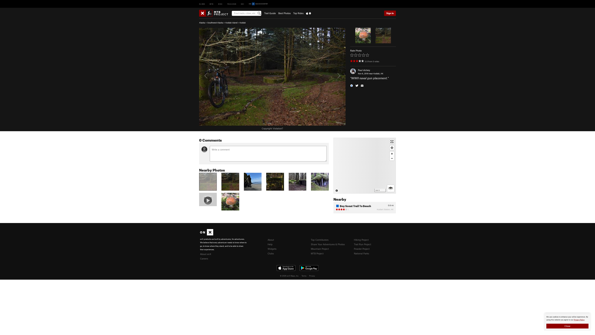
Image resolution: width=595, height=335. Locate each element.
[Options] (390, 188)
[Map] (365, 165)
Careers (204, 258)
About (271, 239)
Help (270, 244)
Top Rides (298, 13)
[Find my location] (392, 147)
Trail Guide (270, 13)
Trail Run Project (362, 244)
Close (567, 326)
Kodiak (243, 22)
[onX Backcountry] (258, 3)
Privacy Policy (579, 320)
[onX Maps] (206, 234)
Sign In (390, 13)
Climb (202, 4)
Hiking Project (361, 239)
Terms (304, 276)
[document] (567, 321)
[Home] (215, 13)
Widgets (272, 248)
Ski (242, 4)
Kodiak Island (231, 22)
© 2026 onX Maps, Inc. (289, 276)
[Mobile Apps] (308, 13)
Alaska (202, 22)
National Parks (361, 253)
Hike (220, 4)
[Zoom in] (392, 154)
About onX (205, 254)
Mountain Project (320, 248)
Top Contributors (319, 239)
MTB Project (317, 253)
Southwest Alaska (215, 22)
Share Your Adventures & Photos (328, 244)
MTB (212, 4)
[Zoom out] (392, 158)
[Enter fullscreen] (392, 141)
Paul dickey (364, 70)
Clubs (271, 253)
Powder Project (362, 248)
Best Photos (284, 13)
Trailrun (231, 4)
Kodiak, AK (378, 73)
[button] (351, 85)
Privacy (312, 276)
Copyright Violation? (272, 128)
